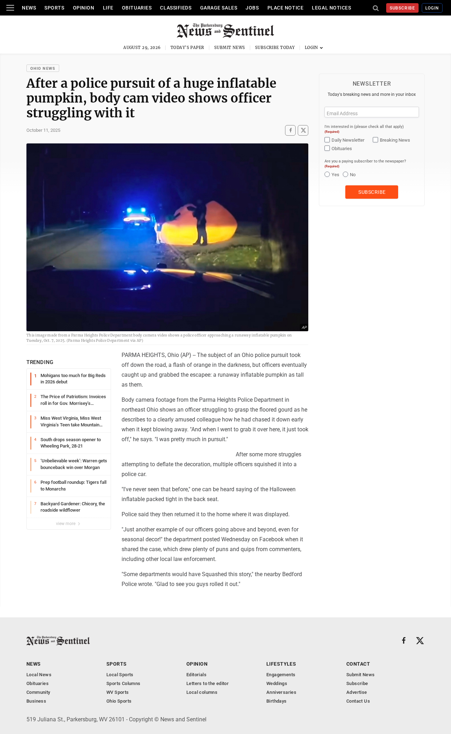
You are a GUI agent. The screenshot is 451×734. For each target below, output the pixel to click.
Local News (38, 674)
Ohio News (42, 68)
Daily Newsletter (348, 140)
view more (66, 523)
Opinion (83, 8)
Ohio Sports (118, 701)
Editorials (196, 674)
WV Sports (117, 692)
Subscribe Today (275, 47)
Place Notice (285, 8)
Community (38, 692)
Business (36, 701)
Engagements (280, 674)
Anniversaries (281, 692)
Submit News (229, 47)
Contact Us (358, 701)
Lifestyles (281, 664)
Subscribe (402, 8)
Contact (358, 664)
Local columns (201, 692)
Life (108, 8)
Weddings (276, 683)
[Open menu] (10, 7)
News (29, 8)
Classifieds (175, 8)
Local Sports (120, 674)
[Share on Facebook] (290, 130)
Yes (335, 174)
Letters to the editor (207, 683)
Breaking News (395, 140)
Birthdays (276, 701)
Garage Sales (218, 8)
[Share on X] (303, 130)
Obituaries (137, 8)
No (353, 174)
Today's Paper (187, 47)
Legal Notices (331, 8)
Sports (54, 8)
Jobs (252, 8)
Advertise (356, 692)
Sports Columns (123, 683)
